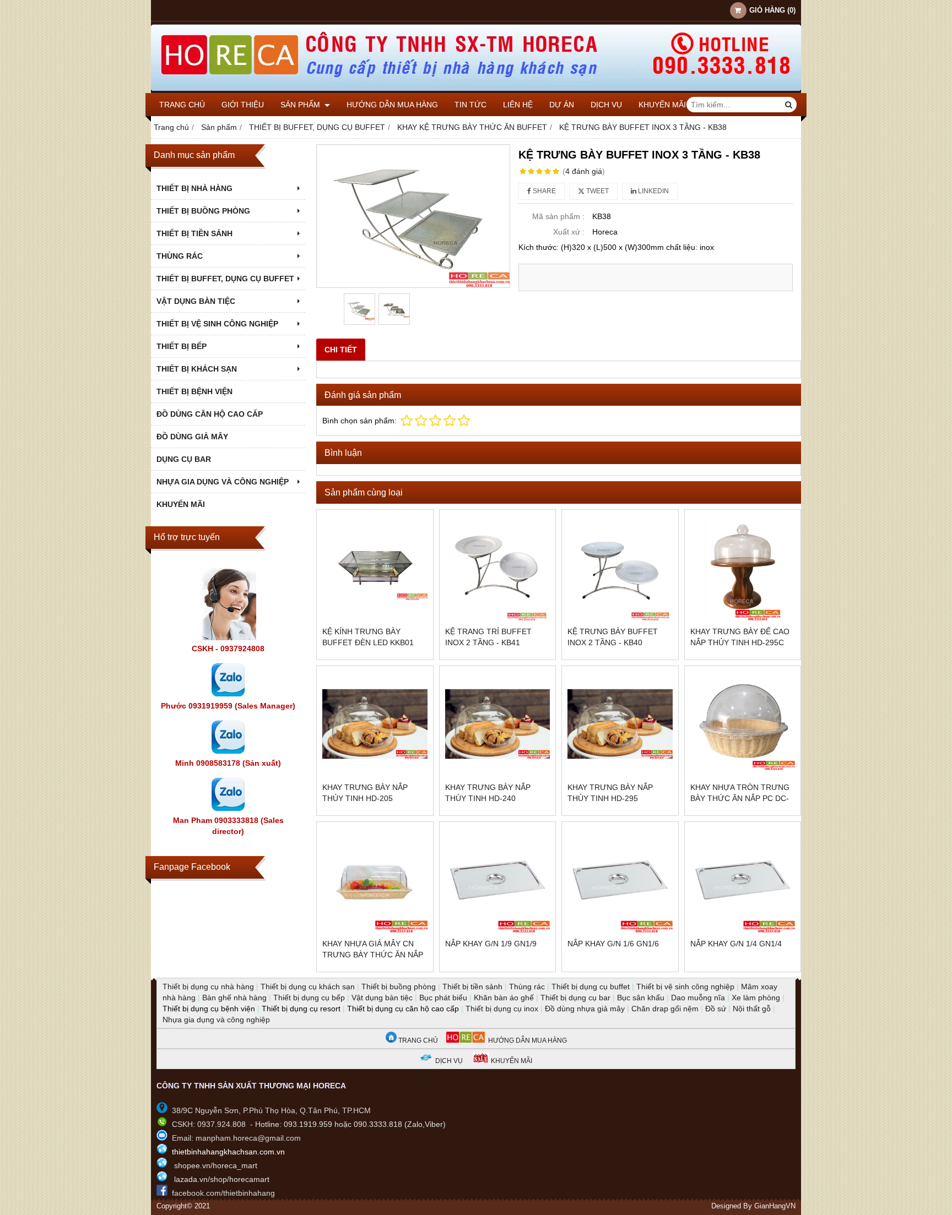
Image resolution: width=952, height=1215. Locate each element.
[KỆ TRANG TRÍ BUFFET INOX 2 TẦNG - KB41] (497, 567)
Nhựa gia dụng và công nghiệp (216, 1019)
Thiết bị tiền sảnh (472, 986)
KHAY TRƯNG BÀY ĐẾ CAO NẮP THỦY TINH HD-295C (739, 637)
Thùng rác (527, 986)
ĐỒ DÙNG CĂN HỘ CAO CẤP (209, 414)
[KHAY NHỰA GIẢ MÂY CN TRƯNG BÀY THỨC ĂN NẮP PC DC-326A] (375, 880)
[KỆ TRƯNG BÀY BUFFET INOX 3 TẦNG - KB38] (413, 216)
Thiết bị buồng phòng (398, 986)
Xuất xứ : (569, 231)
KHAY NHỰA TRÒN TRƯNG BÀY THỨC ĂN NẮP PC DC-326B (739, 798)
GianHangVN (775, 1206)
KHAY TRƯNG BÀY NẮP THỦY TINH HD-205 (365, 793)
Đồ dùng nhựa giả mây (585, 1008)
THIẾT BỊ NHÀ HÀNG (194, 188)
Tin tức (470, 104)
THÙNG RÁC (179, 256)
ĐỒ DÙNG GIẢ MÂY (192, 436)
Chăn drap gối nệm (665, 1008)
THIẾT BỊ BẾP (181, 346)
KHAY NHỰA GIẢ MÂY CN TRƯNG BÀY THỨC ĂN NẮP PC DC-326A (372, 954)
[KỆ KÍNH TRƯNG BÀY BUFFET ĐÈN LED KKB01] (375, 567)
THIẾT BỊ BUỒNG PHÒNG (203, 210)
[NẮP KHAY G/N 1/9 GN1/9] (497, 880)
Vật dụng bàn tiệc (382, 997)
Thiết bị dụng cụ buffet (590, 986)
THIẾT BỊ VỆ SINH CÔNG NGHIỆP (217, 323)
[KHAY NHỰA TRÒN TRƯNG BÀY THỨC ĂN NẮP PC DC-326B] (743, 724)
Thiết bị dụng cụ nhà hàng (208, 986)
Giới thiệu (242, 104)
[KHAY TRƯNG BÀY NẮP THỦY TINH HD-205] (375, 724)
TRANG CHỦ (417, 1040)
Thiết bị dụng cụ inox (502, 1008)
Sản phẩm (301, 104)
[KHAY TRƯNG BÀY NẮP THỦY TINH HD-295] (620, 724)
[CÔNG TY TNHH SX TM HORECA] (476, 90)
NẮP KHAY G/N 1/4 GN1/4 (736, 943)
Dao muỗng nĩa (698, 997)
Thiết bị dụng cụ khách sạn (308, 986)
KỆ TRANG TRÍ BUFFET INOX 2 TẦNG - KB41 (488, 637)
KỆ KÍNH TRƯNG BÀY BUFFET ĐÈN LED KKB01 (368, 637)
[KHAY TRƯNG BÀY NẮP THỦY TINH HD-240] (497, 724)
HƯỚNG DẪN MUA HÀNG (526, 1040)
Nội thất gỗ (752, 1008)
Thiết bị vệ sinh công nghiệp (685, 986)
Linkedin (652, 191)
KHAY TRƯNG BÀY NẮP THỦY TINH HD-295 (610, 793)
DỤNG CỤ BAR (183, 459)
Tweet (597, 191)
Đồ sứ (715, 1008)
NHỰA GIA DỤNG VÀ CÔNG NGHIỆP (222, 481)
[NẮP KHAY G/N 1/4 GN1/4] (743, 880)
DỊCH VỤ (606, 104)
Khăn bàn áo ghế (504, 997)
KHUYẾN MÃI (662, 104)
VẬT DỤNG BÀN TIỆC (195, 301)
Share (543, 191)
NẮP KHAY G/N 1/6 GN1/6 (613, 943)
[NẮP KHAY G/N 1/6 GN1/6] (620, 880)
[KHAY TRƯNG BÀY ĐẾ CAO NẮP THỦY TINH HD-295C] (743, 567)
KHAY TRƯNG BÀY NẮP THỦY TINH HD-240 (488, 793)
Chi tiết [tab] (340, 349)
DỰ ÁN (561, 104)
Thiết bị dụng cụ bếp (309, 997)
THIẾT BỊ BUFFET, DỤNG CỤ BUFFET (225, 278)
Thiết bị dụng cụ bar (575, 997)
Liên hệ (518, 104)
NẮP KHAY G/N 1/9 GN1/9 (491, 943)
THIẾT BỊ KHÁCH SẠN (196, 368)
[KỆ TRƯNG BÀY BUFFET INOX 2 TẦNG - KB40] (620, 567)
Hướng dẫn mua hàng (392, 104)
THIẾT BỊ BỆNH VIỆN (194, 391)
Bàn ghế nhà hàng (234, 997)
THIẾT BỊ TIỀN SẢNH (194, 233)
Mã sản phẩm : (558, 216)
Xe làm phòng (756, 997)
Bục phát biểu (443, 997)
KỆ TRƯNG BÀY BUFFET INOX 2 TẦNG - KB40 (612, 637)
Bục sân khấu (640, 997)
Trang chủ (182, 104)
